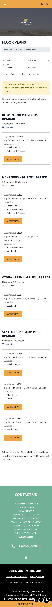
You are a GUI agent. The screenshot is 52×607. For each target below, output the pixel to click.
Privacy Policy (37, 576)
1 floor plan (8, 67)
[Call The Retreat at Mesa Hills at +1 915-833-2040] (47, 3)
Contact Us (13, 582)
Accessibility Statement (31, 582)
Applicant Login (33, 570)
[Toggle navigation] (4, 3)
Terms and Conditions (16, 576)
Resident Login (16, 570)
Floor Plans (8, 49)
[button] (42, 3)
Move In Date (9, 74)
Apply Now (14, 159)
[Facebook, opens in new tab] (26, 557)
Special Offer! (26, 604)
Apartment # (34, 74)
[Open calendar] (22, 74)
